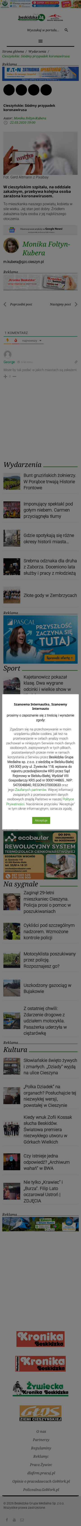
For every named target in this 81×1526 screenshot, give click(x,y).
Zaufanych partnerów (30, 790)
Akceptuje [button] (41, 820)
